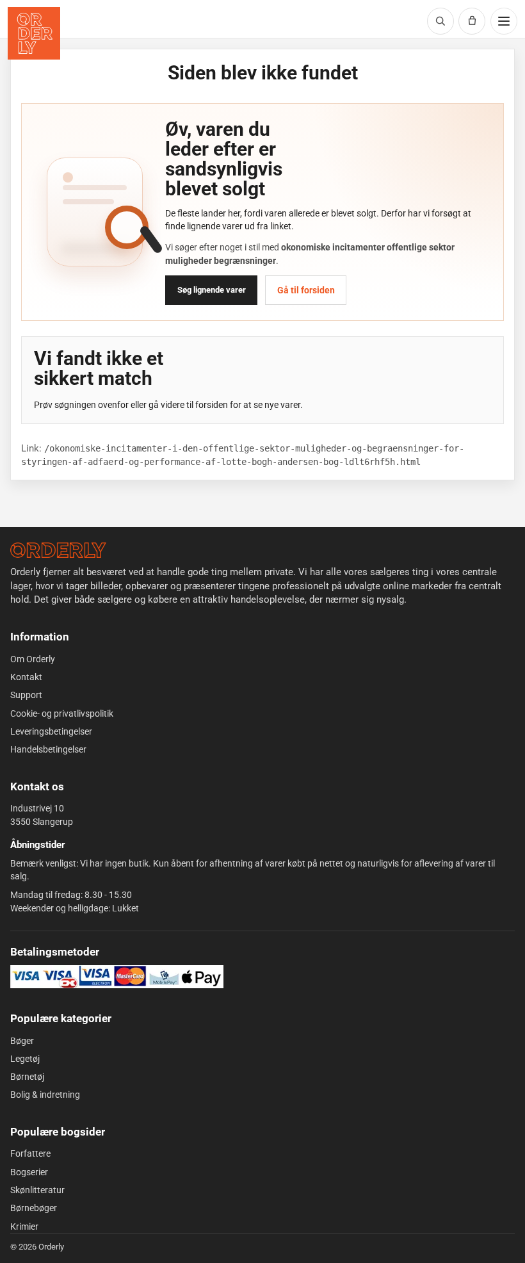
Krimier (24, 1226)
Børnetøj (27, 1077)
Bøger (22, 1041)
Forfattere (30, 1153)
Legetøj (25, 1059)
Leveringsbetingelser (51, 731)
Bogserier (29, 1172)
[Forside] (58, 550)
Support (26, 695)
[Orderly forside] (34, 33)
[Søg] (440, 21)
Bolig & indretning (45, 1094)
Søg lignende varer (211, 290)
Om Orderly (32, 659)
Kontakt (26, 677)
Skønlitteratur (37, 1190)
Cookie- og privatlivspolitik (61, 713)
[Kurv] (471, 21)
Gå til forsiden (306, 290)
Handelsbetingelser (48, 749)
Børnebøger (33, 1208)
